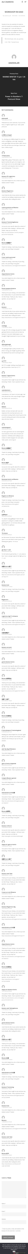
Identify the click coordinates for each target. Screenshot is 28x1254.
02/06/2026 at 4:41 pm (7, 750)
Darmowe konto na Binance (10, 479)
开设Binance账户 (6, 1039)
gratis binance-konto (8, 662)
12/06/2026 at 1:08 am (7, 779)
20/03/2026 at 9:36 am (7, 429)
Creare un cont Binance (9, 892)
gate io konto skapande (9, 763)
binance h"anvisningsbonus (10, 222)
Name (4, 1203)
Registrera (5, 599)
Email (3, 1211)
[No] (26, 1248)
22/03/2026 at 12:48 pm (7, 464)
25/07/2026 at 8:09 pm (7, 1024)
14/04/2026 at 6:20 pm (7, 617)
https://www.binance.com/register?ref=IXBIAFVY (14, 265)
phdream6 (5, 118)
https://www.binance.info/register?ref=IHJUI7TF (13, 624)
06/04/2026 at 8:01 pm (7, 551)
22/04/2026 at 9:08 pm (7, 634)
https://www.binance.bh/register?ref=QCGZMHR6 (14, 919)
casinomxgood (6, 427)
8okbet (4, 407)
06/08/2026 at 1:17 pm (7, 1074)
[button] (25, 2)
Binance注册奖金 (6, 716)
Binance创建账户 (6, 243)
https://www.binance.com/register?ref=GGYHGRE (14, 1128)
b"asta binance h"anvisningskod (11, 730)
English (16, 1253)
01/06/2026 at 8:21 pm (7, 732)
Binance (4, 1120)
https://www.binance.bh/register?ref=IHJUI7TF (13, 936)
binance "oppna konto (8, 375)
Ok (14, 1251)
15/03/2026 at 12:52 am (7, 290)
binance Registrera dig (8, 907)
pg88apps (5, 514)
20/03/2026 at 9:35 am (7, 391)
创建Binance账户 (6, 566)
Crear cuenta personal (8, 257)
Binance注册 (5, 1058)
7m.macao (5, 533)
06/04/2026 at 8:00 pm (7, 516)
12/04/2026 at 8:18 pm (7, 568)
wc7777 (4, 361)
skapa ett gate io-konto (9, 844)
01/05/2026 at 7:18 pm (7, 680)
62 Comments (22, 15)
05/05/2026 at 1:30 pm (7, 700)
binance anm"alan (7, 873)
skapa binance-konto (8, 274)
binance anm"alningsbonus (10, 1008)
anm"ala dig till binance (9, 749)
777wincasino (6, 156)
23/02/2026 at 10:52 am (7, 178)
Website (4, 1219)
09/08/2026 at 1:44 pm (7, 1088)
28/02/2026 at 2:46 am (7, 244)
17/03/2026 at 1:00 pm (7, 327)
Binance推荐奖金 (6, 678)
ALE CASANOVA (8, 2)
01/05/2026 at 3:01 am (7, 663)
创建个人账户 (5, 699)
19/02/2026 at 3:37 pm (7, 120)
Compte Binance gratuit (9, 778)
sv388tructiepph (7, 135)
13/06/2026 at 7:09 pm (7, 846)
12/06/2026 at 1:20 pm (7, 794)
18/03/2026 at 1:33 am (7, 377)
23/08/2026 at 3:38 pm (7, 1155)
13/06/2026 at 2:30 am (7, 812)
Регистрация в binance (9, 288)
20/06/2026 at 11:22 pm (7, 875)
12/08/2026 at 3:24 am (7, 1122)
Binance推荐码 (6, 811)
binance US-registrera (8, 176)
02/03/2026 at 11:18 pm (7, 259)
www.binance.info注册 (8, 793)
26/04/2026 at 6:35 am (7, 649)
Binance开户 (5, 1153)
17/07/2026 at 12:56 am (7, 1009)
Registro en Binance (8, 496)
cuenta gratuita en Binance (10, 207)
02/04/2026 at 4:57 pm (7, 480)
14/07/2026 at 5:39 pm (7, 968)
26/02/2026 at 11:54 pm (7, 209)
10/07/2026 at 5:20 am (7, 908)
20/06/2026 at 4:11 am (7, 860)
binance (4, 307)
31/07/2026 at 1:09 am (7, 1041)
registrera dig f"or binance (10, 616)
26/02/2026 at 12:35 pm (7, 192)
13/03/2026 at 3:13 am (7, 275)
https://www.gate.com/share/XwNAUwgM (12, 836)
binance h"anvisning (8, 1087)
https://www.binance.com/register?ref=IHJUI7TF (14, 317)
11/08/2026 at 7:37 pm (7, 1107)
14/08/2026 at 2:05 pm (7, 1138)
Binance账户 (5, 463)
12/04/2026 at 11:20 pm (7, 586)
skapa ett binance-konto (9, 989)
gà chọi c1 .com (6, 550)
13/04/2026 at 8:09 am (7, 601)
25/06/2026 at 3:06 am (7, 893)
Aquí (12, 32)
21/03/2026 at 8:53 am (7, 449)
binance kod (5, 585)
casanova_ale (7, 15)
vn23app (4, 326)
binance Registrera (7, 191)
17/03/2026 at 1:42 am (7, 308)
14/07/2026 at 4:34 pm (7, 945)
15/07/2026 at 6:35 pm (7, 991)
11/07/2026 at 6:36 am (7, 929)
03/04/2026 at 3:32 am (7, 497)
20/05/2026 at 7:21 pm (7, 717)
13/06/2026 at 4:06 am (7, 827)
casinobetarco (6, 390)
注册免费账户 (5, 633)
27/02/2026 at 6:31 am (7, 223)
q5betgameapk (6, 344)
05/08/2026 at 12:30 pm (7, 1059)
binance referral (7, 826)
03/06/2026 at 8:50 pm (7, 765)
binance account (7, 647)
